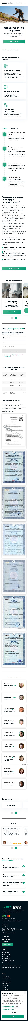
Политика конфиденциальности (8, 918)
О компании (5, 976)
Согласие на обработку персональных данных (12, 920)
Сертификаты (6, 983)
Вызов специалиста (14, 41)
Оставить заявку (7, 944)
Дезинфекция (6, 952)
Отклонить (13, 1012)
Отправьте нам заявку (14, 136)
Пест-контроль (6, 963)
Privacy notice (24, 764)
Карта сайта (6, 989)
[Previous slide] (12, 318)
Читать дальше (14, 268)
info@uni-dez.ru (5, 941)
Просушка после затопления (11, 965)
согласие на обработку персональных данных (15, 354)
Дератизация (6, 954)
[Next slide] (16, 318)
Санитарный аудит (8, 960)
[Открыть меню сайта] (25, 3)
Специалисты (6, 981)
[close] (27, 764)
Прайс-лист (5, 985)
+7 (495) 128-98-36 (18, 3)
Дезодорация (6, 956)
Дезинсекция (11, 805)
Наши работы (6, 979)
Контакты (5, 987)
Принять (13, 1016)
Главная (4, 50)
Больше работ (11, 311)
